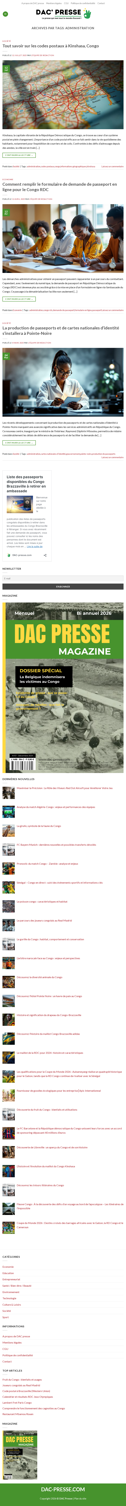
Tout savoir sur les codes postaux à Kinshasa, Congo (50, 45)
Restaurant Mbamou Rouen (17, 1414)
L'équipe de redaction (42, 55)
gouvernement (73, 454)
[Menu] (5, 14)
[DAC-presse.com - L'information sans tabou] (63, 14)
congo (57, 166)
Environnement (10, 1292)
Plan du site (80, 1498)
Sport (5, 1317)
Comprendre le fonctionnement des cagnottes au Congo (33, 1408)
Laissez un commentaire (113, 166)
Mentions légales (54, 3)
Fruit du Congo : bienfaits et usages (22, 1379)
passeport (96, 310)
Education (8, 1273)
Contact (101, 3)
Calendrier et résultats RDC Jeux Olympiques (27, 1396)
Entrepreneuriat (11, 1279)
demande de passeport (63, 310)
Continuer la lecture (19, 155)
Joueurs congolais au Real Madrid (21, 1385)
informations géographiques (73, 166)
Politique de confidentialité (83, 3)
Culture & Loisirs (11, 1304)
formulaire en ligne (83, 310)
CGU (66, 3)
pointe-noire (86, 454)
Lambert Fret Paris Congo (17, 1402)
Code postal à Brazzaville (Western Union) (26, 1390)
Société (6, 41)
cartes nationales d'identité (53, 454)
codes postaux (47, 166)
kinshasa (91, 166)
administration (33, 166)
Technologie (9, 1298)
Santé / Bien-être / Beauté (16, 1285)
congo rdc (47, 310)
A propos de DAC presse (32, 3)
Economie (7, 179)
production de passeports (103, 454)
